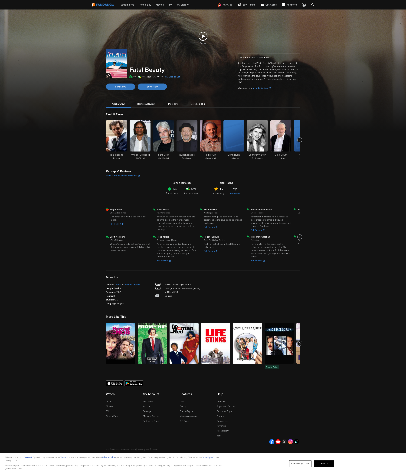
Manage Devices (151, 416)
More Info (173, 104)
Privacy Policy (108, 457)
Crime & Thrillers (132, 284)
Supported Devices (226, 406)
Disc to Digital (186, 411)
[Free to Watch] (279, 343)
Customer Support (225, 411)
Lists (182, 401)
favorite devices (260, 88)
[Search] (313, 5)
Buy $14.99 (152, 86)
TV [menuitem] (170, 4)
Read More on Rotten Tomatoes (121, 175)
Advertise (221, 426)
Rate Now (235, 193)
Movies (109, 406)
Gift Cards (184, 421)
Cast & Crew (118, 104)
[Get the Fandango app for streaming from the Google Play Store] (134, 383)
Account (147, 406)
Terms (63, 457)
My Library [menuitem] (183, 4)
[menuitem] (268, 5)
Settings (147, 411)
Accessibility (223, 430)
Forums (220, 416)
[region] (203, 463)
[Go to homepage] (103, 5)
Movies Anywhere (188, 416)
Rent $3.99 (120, 86)
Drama (118, 284)
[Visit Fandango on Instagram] (290, 441)
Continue (324, 463)
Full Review (115, 223)
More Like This (197, 104)
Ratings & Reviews (146, 104)
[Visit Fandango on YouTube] (278, 441)
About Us (221, 401)
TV (107, 411)
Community (218, 193)
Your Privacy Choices (300, 463)
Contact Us (222, 421)
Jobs (219, 435)
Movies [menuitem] (160, 4)
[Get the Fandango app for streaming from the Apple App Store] (114, 383)
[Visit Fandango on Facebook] (272, 441)
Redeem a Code (151, 421)
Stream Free (112, 416)
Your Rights (208, 457)
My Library (148, 401)
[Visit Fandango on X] (284, 441)
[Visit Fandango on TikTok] (296, 441)
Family (183, 406)
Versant (28, 457)
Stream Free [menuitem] (127, 4)
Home (109, 401)
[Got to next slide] (300, 140)
